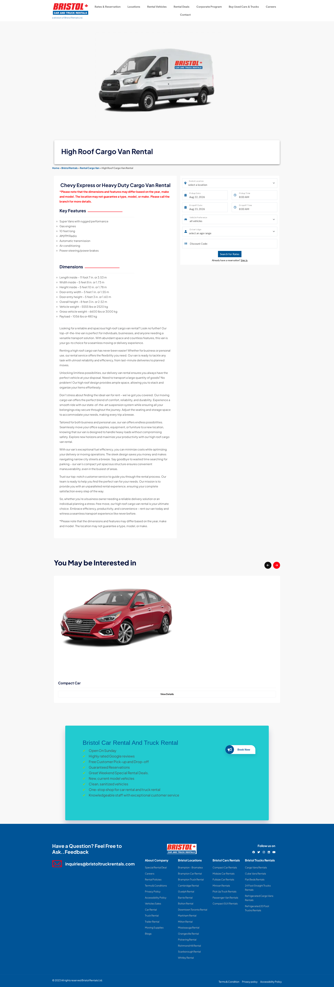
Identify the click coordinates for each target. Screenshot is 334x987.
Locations (134, 6)
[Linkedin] (269, 852)
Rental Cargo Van (89, 167)
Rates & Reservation (108, 6)
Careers (271, 6)
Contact (185, 14)
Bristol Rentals (69, 167)
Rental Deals (181, 6)
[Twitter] (258, 852)
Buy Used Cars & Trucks (244, 6)
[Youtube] (274, 852)
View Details (167, 694)
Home (55, 167)
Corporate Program (209, 6)
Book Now (243, 749)
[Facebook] (253, 852)
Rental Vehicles (157, 6)
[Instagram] (264, 852)
